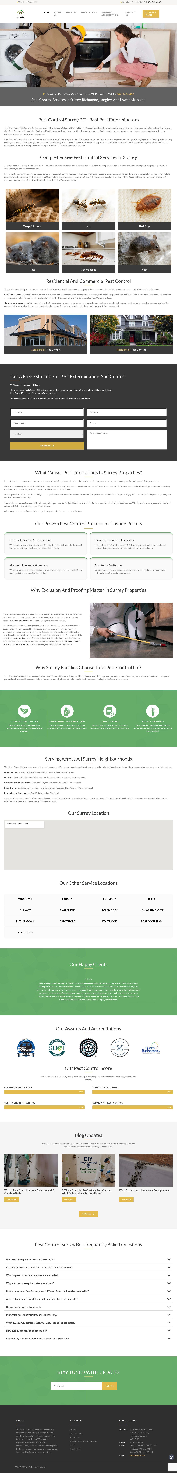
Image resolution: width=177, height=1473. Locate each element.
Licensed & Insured (110, 721)
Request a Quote (150, 13)
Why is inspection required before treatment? (30, 1283)
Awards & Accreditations (109, 13)
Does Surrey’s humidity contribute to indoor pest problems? (37, 1338)
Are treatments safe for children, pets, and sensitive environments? (41, 1299)
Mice (145, 269)
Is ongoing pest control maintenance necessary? (31, 1314)
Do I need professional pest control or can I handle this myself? (39, 1267)
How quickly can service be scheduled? (26, 1330)
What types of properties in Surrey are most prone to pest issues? (40, 1322)
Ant (88, 226)
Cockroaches (88, 269)
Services (70, 12)
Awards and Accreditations (83, 1441)
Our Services (76, 1433)
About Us (57, 13)
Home (46, 12)
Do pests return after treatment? (23, 1307)
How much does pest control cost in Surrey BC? (30, 1259)
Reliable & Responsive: (153, 721)
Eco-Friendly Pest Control (24, 721)
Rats (32, 269)
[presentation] (8, 990)
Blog (72, 1445)
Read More (11, 1199)
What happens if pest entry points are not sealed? (32, 1275)
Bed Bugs (144, 226)
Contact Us (131, 13)
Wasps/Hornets (32, 226)
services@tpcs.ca (137, 1455)
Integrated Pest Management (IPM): (67, 721)
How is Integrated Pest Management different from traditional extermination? (47, 1291)
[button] (88, 1259)
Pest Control (46, 349)
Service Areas (88, 12)
